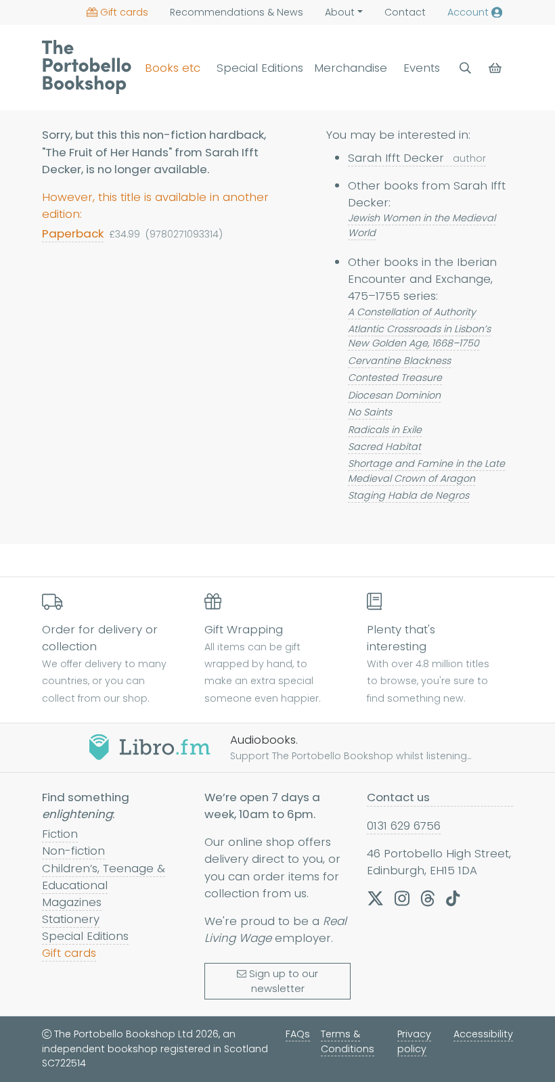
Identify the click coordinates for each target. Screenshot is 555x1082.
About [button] (340, 12)
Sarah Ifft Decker (417, 158)
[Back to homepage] (86, 67)
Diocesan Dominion (394, 395)
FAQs (298, 1034)
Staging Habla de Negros (408, 495)
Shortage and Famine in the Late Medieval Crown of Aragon (426, 470)
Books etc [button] (172, 68)
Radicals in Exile (385, 429)
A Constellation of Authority (412, 312)
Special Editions (260, 68)
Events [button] (421, 68)
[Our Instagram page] (402, 899)
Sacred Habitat (384, 446)
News (236, 12)
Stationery (70, 919)
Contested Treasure (395, 377)
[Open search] (465, 68)
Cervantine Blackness (399, 360)
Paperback (73, 233)
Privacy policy (414, 1041)
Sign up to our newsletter (283, 981)
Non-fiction (73, 850)
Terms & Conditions (347, 1041)
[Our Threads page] (427, 899)
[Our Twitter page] (375, 899)
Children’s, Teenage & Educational (103, 876)
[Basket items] (496, 68)
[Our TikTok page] (453, 899)
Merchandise (350, 68)
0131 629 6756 (404, 825)
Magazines (72, 902)
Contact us (398, 797)
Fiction (60, 834)
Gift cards (124, 12)
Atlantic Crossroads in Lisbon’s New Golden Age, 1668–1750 (419, 336)
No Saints (370, 412)
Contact (405, 12)
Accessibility (483, 1034)
